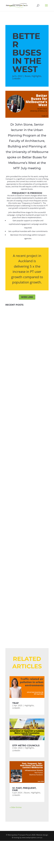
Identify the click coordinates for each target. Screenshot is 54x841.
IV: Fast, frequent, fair (27, 380)
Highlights (36, 76)
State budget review (27, 441)
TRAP (27, 318)
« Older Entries (16, 807)
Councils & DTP (27, 476)
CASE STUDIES (27, 542)
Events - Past (17, 603)
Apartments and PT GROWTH (27, 412)
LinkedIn (16, 78)
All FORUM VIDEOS (27, 613)
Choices (17, 405)
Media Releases (27, 607)
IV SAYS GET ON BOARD (27, 508)
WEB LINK (27, 297)
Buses (27, 76)
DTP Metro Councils (27, 350)
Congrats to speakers (27, 577)
